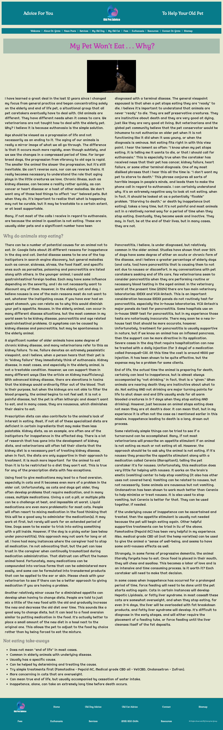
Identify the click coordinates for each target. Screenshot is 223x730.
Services (84, 30)
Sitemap (188, 30)
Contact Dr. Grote (171, 30)
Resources (153, 30)
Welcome (35, 30)
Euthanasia (138, 30)
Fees (126, 30)
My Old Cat (114, 30)
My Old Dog (98, 30)
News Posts (70, 30)
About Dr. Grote (52, 30)
